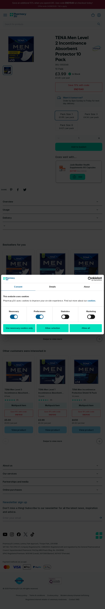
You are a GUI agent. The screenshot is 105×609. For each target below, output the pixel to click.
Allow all (86, 328)
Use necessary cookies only (19, 328)
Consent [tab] (18, 287)
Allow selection (52, 328)
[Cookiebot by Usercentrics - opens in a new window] (90, 279)
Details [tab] (52, 287)
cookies (91, 301)
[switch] (39, 317)
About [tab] (87, 287)
